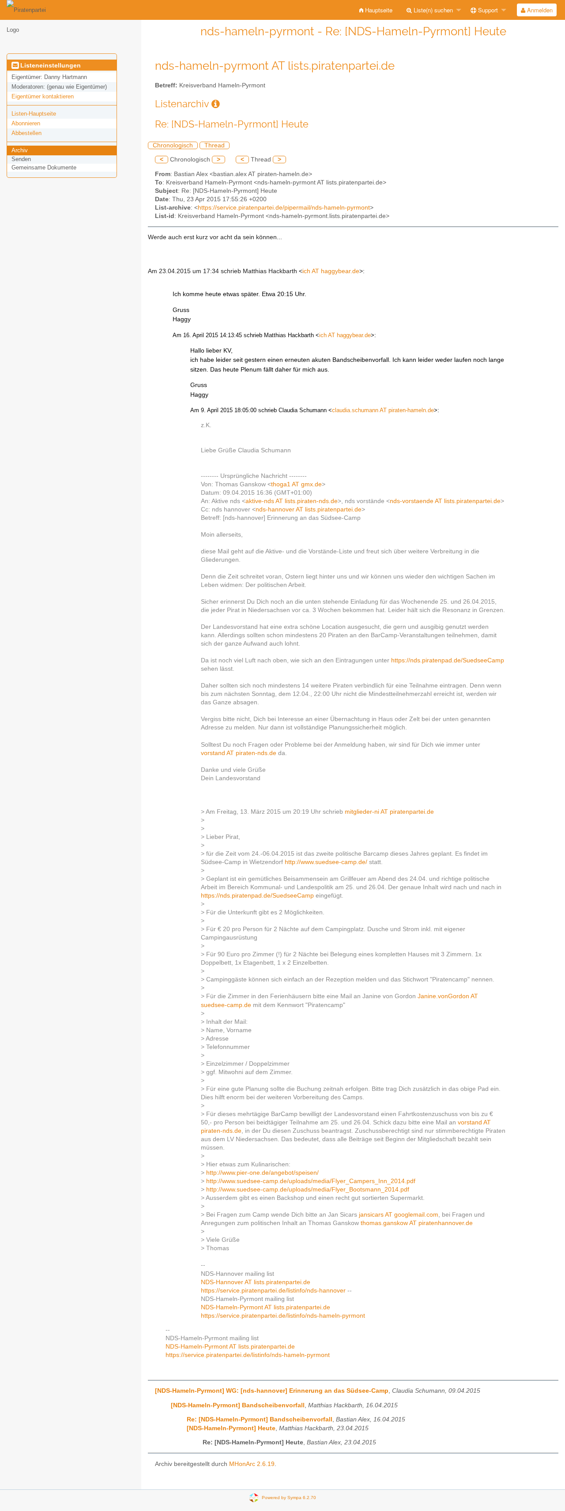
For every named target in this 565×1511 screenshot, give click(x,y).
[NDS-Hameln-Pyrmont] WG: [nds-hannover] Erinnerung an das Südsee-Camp (271, 1390)
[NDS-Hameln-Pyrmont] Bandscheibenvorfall (238, 1405)
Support (487, 10)
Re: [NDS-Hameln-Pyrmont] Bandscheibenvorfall (259, 1419)
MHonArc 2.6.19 (252, 1464)
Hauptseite (377, 10)
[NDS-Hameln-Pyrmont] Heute (231, 1428)
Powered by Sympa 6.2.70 (289, 1497)
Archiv (19, 150)
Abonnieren (25, 123)
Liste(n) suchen (432, 10)
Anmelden (539, 10)
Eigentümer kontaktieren (42, 96)
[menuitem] (375, 10)
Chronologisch (173, 145)
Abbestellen (26, 133)
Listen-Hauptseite (33, 113)
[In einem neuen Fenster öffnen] (215, 103)
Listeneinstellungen (50, 65)
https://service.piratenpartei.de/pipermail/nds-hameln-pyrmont (284, 207)
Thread (214, 145)
